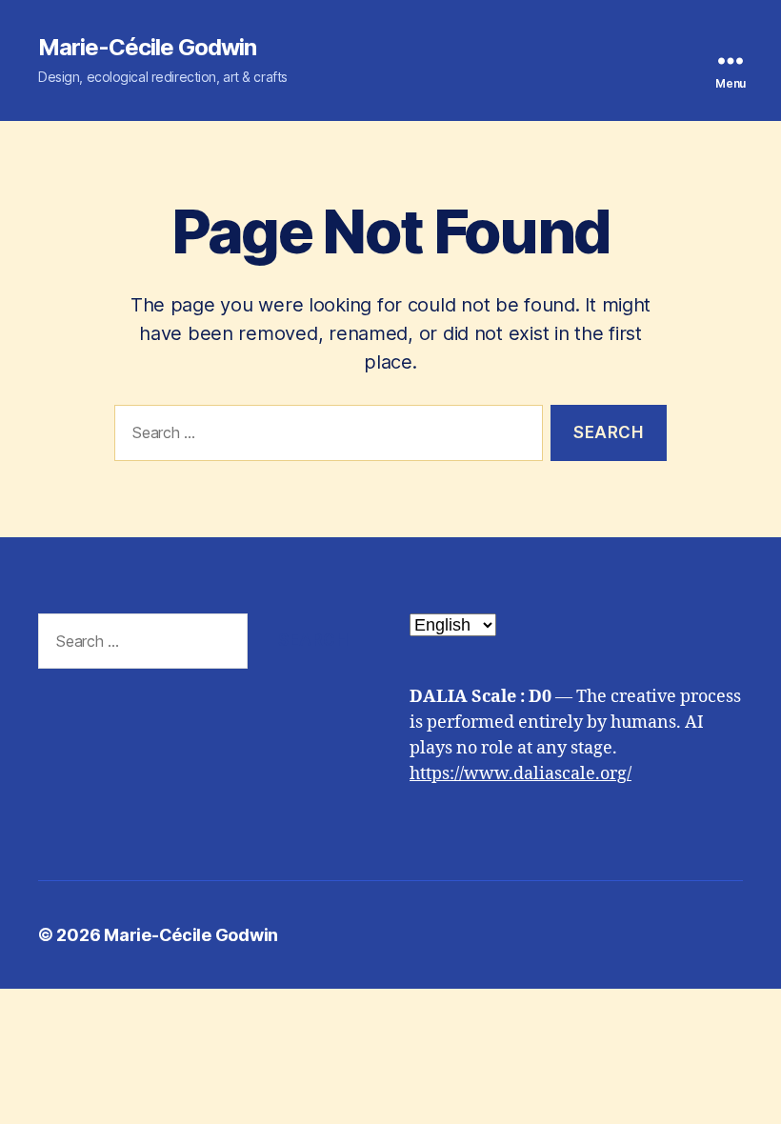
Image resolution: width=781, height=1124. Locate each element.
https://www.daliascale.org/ (520, 774)
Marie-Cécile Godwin (147, 47)
